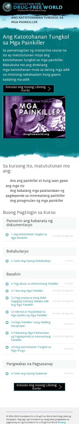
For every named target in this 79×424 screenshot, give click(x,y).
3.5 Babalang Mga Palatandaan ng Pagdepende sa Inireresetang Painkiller (31, 336)
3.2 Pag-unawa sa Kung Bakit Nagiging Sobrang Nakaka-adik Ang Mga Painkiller (30, 301)
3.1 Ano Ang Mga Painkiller (27, 290)
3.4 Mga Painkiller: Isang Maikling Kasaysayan (31, 323)
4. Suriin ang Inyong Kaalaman (29, 373)
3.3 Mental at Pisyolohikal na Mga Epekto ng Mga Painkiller (29, 313)
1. (29, 235)
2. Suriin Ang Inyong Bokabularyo (31, 260)
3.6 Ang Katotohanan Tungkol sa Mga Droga (31, 348)
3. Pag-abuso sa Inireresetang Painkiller (34, 283)
